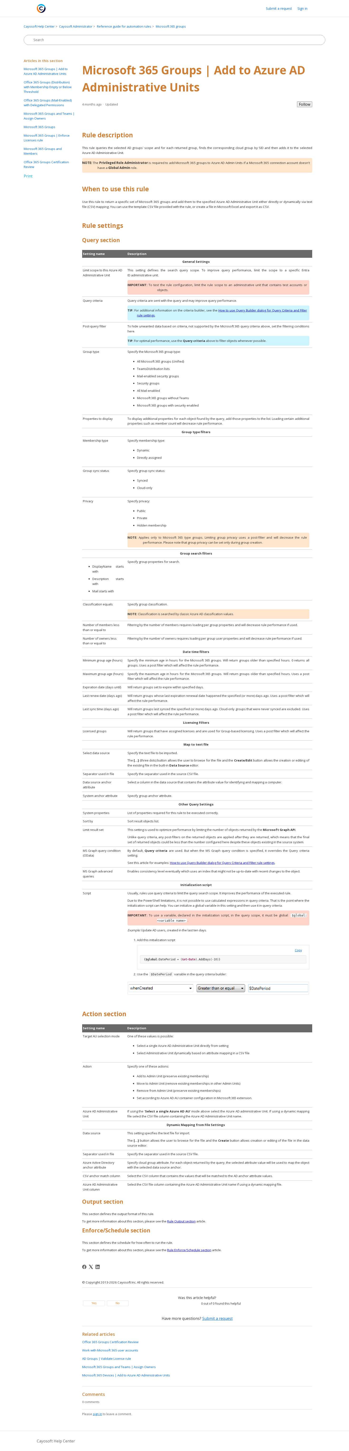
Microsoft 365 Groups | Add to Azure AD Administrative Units (46, 71)
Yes (94, 1303)
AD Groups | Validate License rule (106, 1358)
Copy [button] (298, 950)
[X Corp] (91, 1267)
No (118, 1303)
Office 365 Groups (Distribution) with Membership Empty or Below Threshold (47, 87)
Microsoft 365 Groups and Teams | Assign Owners (49, 115)
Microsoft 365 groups (171, 26)
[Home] (41, 8)
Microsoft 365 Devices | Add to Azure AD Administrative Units (126, 1375)
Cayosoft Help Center (39, 26)
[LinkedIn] (97, 1267)
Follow (304, 104)
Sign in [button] (302, 8)
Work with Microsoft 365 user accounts (110, 1350)
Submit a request (279, 8)
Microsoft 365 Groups (39, 127)
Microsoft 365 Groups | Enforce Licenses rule (47, 137)
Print (28, 176)
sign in (97, 1414)
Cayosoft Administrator (75, 26)
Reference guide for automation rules (124, 26)
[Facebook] (84, 1267)
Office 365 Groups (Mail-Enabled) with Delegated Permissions (48, 102)
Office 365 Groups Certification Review (46, 164)
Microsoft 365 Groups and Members (43, 151)
